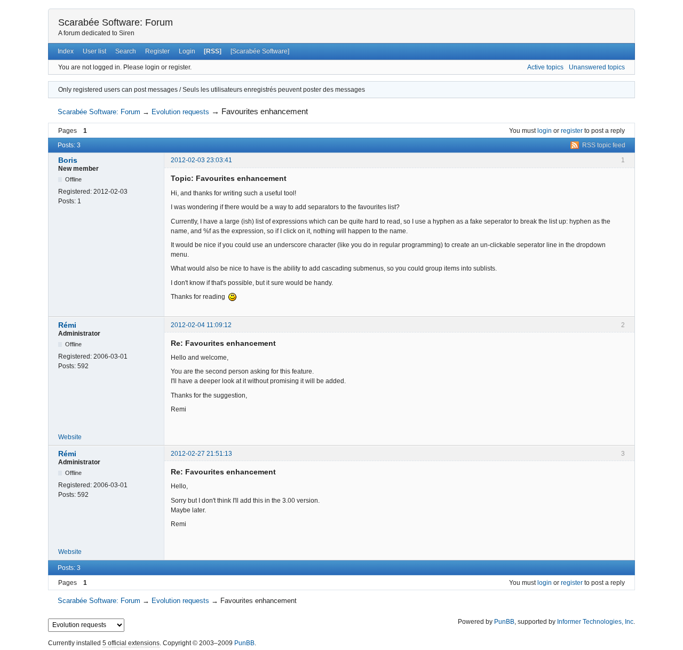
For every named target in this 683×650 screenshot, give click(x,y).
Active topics (545, 67)
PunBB (504, 621)
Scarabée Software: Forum (115, 22)
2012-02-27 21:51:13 (201, 453)
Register (157, 51)
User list (94, 51)
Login (187, 51)
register (572, 130)
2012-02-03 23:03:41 (201, 160)
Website (70, 437)
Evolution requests (180, 112)
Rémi (67, 325)
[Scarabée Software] (260, 51)
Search (125, 51)
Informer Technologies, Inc (595, 621)
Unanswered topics (597, 67)
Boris (67, 160)
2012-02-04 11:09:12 (201, 325)
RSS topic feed (603, 145)
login (544, 130)
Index (66, 51)
